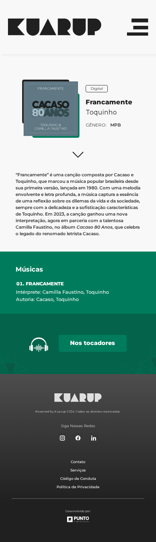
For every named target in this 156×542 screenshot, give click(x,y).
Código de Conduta (78, 478)
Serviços (78, 470)
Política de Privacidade (78, 487)
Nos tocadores (92, 343)
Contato (78, 461)
